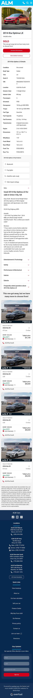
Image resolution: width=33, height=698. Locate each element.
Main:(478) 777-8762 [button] (17, 545)
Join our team (15, 633)
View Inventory (16, 588)
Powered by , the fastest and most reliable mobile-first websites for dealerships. (16, 688)
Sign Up (16, 674)
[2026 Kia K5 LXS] (16, 357)
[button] (24, 3)
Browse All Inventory (16, 50)
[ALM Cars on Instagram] (21, 517)
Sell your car (16, 603)
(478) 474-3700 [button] (17, 534)
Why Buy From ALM (16, 613)
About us (16, 593)
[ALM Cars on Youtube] (16, 517)
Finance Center (16, 608)
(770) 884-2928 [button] (17, 561)
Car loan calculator (16, 598)
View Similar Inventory (16, 55)
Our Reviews (16, 618)
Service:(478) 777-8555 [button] (18, 548)
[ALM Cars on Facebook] (12, 517)
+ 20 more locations (16, 577)
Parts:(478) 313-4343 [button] (17, 550)
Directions (16, 638)
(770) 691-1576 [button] (17, 572)
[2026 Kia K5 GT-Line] (16, 311)
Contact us (16, 628)
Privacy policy (16, 623)
